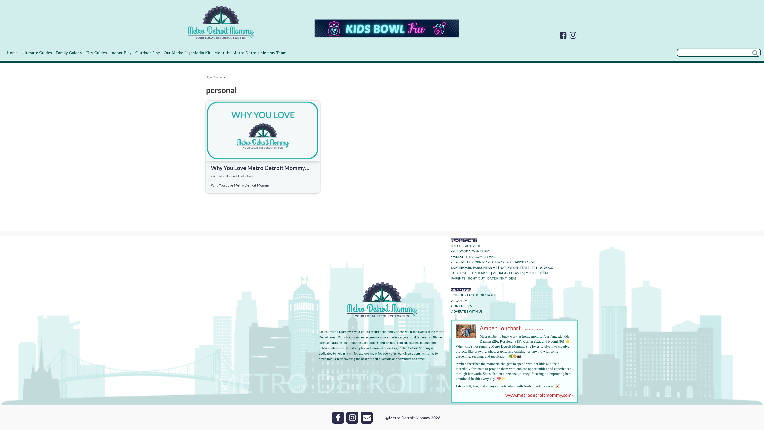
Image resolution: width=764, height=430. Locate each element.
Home (12, 52)
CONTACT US (461, 306)
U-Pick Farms (524, 262)
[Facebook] (563, 35)
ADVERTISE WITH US (466, 311)
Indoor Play (121, 52)
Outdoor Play (147, 52)
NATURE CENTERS (513, 267)
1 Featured (231, 176)
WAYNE (492, 256)
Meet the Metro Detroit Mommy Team (250, 52)
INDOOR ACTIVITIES (466, 246)
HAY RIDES (503, 262)
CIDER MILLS (460, 262)
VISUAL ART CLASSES (508, 273)
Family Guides (69, 52)
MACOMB (477, 256)
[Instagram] (573, 35)
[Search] (755, 53)
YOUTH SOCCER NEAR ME (470, 273)
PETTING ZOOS (541, 267)
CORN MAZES (482, 262)
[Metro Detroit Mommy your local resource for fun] (221, 22)
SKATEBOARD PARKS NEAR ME (474, 267)
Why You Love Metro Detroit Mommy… (260, 167)
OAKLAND (459, 256)
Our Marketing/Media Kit (187, 52)
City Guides (96, 52)
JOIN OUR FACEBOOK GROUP (473, 295)
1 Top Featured (245, 176)
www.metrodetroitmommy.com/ (539, 395)
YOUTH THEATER (539, 273)
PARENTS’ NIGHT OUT (468, 278)
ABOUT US (459, 300)
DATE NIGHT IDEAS (501, 278)
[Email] (367, 418)
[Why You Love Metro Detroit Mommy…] (263, 131)
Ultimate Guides (36, 52)
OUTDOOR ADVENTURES (470, 251)
